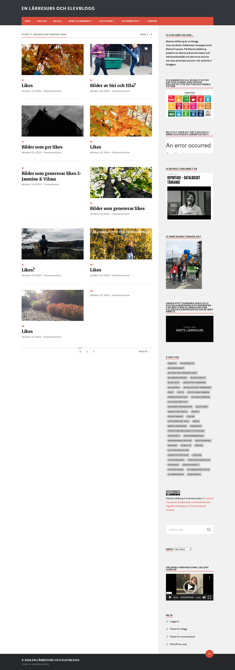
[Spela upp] (170, 597)
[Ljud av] (204, 597)
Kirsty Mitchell (178, 412)
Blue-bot (173, 382)
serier (199, 445)
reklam (172, 445)
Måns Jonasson (177, 426)
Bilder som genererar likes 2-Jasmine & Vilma (51, 176)
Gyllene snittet (178, 402)
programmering (194, 436)
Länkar (152, 21)
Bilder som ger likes (42, 147)
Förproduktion (177, 397)
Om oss (42, 21)
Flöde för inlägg (178, 628)
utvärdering (176, 474)
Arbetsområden (79, 21)
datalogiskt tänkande (197, 387)
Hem (27, 21)
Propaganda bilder (180, 441)
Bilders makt (176, 368)
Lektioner (106, 21)
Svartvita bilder (178, 455)
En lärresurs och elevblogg (58, 8)
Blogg (58, 21)
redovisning (203, 441)
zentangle (194, 474)
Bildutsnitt (198, 378)
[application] (189, 587)
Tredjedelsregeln (199, 460)
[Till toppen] (209, 654)
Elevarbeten (130, 21)
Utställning (175, 469)
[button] (189, 587)
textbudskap (176, 460)
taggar (196, 455)
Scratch (186, 445)
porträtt (174, 436)
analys (172, 363)
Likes (27, 85)
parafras (196, 426)
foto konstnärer (198, 392)
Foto (181, 392)
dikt (170, 392)
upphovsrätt (191, 465)
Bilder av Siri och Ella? (113, 85)
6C (23, 80)
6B (91, 264)
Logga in (174, 621)
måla (196, 421)
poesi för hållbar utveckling (186, 431)
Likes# (190, 416)
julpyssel (202, 407)
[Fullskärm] (209, 597)
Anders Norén (40, 664)
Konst (195, 412)
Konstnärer (175, 416)
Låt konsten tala (178, 421)
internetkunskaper (180, 407)
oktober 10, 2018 (31, 90)
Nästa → (144, 351)
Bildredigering (177, 378)
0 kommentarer (53, 90)
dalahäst (174, 387)
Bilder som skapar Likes (182, 373)
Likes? (28, 270)
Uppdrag (173, 465)
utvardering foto (199, 469)
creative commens (195, 382)
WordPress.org (178, 644)
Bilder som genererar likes (117, 208)
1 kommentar (51, 184)
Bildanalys (187, 363)
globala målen (201, 397)
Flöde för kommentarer (182, 636)
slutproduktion (178, 450)
